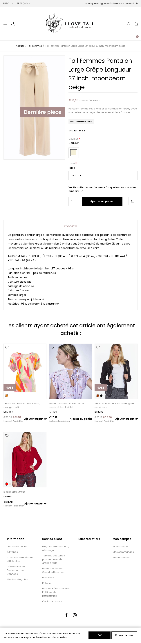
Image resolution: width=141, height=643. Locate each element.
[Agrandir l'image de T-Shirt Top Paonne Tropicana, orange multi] (25, 371)
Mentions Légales (17, 579)
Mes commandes (123, 552)
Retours (46, 583)
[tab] (70, 226)
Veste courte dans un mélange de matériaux (115, 405)
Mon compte (120, 546)
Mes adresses (121, 557)
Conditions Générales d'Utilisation (20, 559)
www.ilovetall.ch (128, 3)
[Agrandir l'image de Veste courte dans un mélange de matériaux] (116, 371)
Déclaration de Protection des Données (16, 570)
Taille (71, 163)
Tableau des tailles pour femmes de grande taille (53, 559)
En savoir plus (124, 635)
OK (100, 635)
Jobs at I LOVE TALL (18, 546)
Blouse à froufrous (14, 492)
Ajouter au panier (102, 201)
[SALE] (9, 398)
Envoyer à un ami (133, 201)
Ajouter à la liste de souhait (6, 347)
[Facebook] (66, 615)
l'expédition (94, 100)
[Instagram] (74, 615)
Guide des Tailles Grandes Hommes (53, 570)
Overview (70, 226)
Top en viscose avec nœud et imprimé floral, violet (66, 405)
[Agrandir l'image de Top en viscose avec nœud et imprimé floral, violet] (70, 371)
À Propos (12, 552)
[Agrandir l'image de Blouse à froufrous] (25, 459)
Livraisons (48, 577)
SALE (9, 387)
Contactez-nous (52, 601)
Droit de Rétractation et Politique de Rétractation (56, 592)
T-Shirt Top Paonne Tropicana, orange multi (21, 405)
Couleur (73, 139)
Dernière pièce (43, 112)
